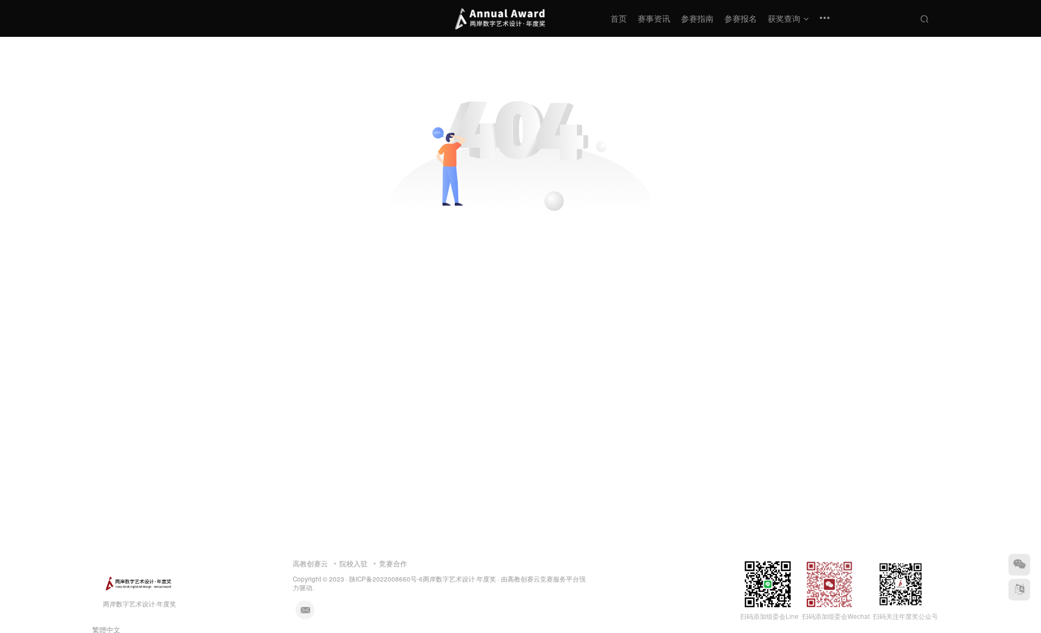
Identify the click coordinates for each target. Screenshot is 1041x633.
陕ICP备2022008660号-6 (386, 578)
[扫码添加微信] (1019, 565)
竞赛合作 (393, 563)
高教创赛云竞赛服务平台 (543, 578)
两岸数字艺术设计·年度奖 (459, 578)
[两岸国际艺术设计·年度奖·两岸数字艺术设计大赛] (137, 582)
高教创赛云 (310, 563)
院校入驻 (353, 563)
